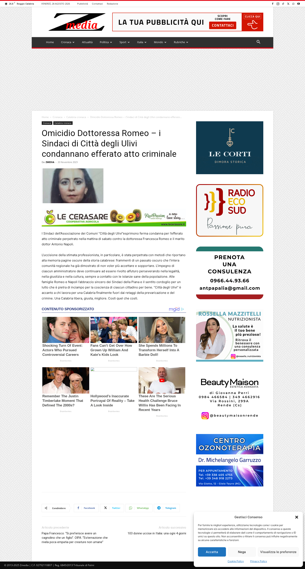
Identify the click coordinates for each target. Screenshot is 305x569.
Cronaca (66, 42)
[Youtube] (298, 3)
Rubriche (179, 42)
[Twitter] (288, 3)
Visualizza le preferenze (278, 552)
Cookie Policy (236, 561)
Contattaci (97, 3)
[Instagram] (278, 3)
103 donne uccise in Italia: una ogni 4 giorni (157, 533)
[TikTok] (283, 3)
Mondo (158, 42)
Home (50, 42)
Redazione (112, 3)
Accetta (212, 552)
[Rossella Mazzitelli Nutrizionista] (229, 335)
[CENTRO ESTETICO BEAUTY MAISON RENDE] (229, 398)
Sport (123, 42)
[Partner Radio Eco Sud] (229, 210)
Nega (242, 552)
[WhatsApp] (293, 3)
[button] (297, 517)
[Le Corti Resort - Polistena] (229, 147)
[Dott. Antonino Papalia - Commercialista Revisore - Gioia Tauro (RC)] (229, 273)
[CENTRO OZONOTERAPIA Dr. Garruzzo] (229, 460)
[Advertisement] (152, 80)
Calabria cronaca (76, 117)
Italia (140, 42)
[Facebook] (272, 3)
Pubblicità (82, 3)
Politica (104, 42)
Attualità (87, 42)
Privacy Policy (258, 561)
